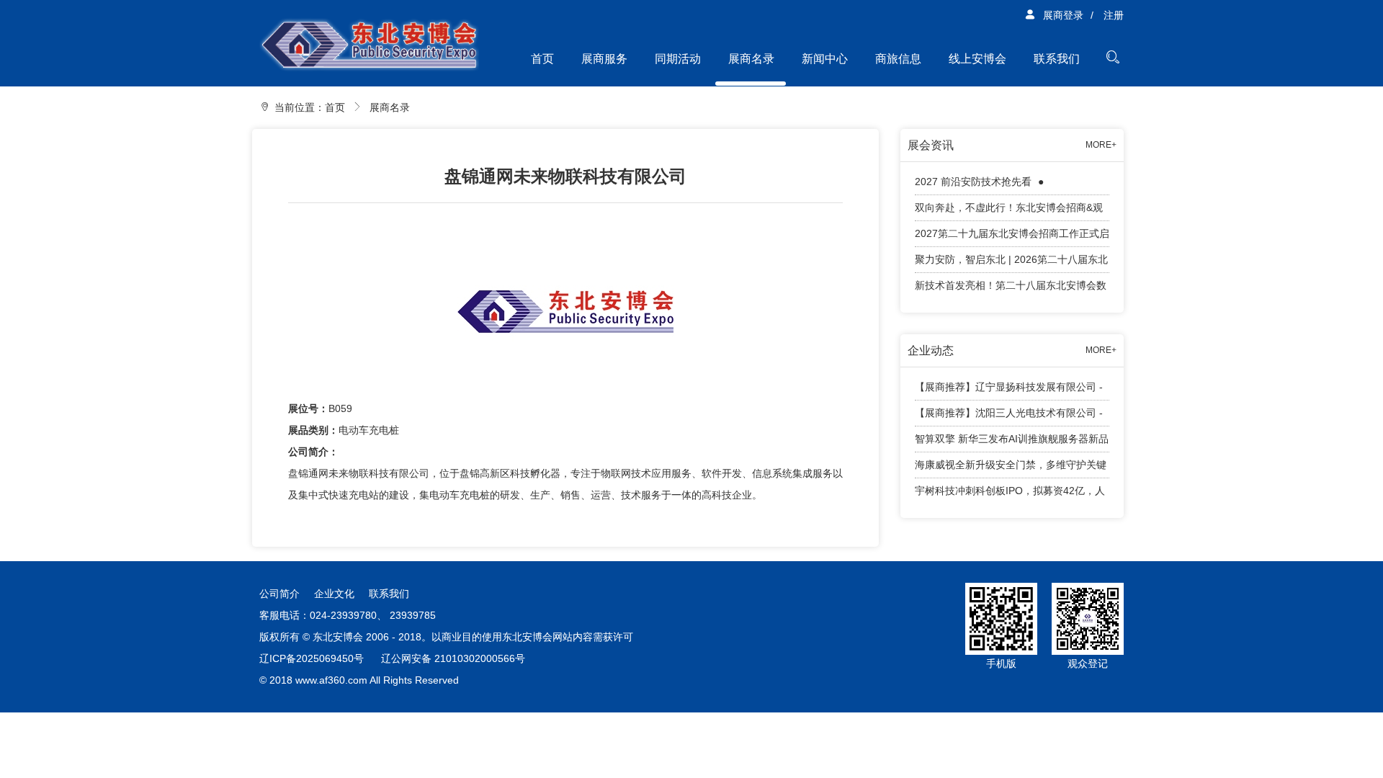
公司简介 (279, 593)
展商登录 (1063, 15)
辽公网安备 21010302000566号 (453, 658)
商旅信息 (898, 59)
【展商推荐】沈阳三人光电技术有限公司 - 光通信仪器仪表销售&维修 (1009, 416)
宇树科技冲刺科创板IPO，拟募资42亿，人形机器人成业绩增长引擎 (1010, 494)
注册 (1114, 15)
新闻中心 (825, 59)
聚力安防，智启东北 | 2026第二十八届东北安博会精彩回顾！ (1011, 263)
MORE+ (1101, 145)
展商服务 (604, 59)
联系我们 (1057, 59)
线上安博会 (977, 59)
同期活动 (678, 59)
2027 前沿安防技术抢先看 (974, 181)
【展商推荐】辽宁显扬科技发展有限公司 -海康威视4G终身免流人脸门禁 (1009, 391)
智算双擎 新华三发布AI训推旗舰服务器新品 (1012, 438)
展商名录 (751, 59)
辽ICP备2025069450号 (311, 658)
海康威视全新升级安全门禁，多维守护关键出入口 (1010, 468)
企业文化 (334, 593)
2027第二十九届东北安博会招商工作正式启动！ (1012, 237)
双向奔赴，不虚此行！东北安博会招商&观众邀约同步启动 (1009, 211)
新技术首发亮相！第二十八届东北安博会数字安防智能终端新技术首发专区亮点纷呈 (1010, 289)
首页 (542, 59)
